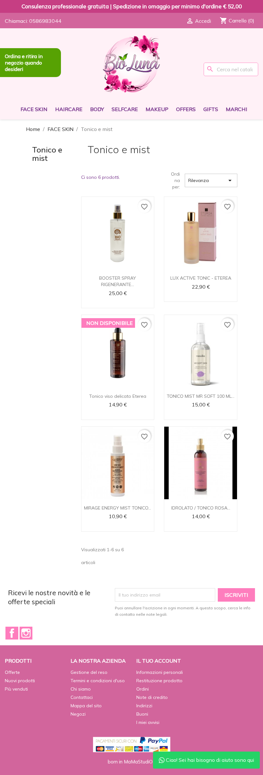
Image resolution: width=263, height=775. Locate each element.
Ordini (142, 689)
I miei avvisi (147, 722)
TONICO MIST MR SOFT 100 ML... (200, 396)
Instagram (26, 633)
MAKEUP (157, 109)
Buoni (142, 714)
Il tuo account (158, 660)
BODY (97, 109)
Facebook (11, 633)
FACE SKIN (34, 109)
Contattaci (82, 697)
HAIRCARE (68, 109)
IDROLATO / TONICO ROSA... (200, 508)
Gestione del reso (89, 672)
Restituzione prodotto (159, 681)
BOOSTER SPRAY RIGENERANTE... (117, 281)
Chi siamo (81, 689)
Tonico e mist (47, 154)
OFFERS (186, 109)
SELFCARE (125, 109)
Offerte (12, 672)
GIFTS (210, 109)
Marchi (236, 109)
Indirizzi (144, 706)
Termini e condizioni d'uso (98, 681)
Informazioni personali (159, 672)
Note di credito (152, 697)
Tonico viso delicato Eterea (117, 396)
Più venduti (16, 689)
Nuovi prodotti (20, 681)
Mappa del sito (86, 706)
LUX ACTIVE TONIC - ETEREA (200, 278)
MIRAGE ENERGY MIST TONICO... (117, 508)
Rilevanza (211, 180)
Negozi (78, 714)
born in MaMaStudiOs (131, 762)
